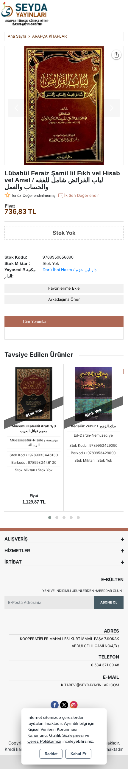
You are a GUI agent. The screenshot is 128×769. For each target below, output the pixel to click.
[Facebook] (55, 705)
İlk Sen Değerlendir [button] (81, 195)
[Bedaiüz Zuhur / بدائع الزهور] (93, 394)
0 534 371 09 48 (105, 665)
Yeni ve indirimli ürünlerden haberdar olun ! (83, 591)
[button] (49, 518)
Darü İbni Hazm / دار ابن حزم (69, 269)
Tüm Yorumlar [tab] (34, 321)
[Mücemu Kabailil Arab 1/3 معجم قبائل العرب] (33, 394)
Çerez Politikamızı (44, 741)
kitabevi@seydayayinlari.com (90, 685)
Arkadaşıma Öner (64, 299)
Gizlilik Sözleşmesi (66, 735)
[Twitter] (64, 705)
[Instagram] (74, 705)
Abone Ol (108, 602)
